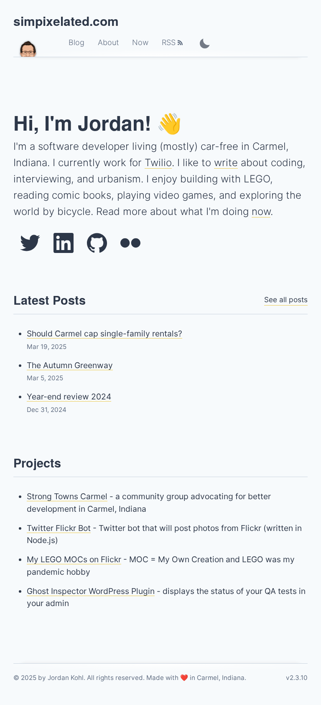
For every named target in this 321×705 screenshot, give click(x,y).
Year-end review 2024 (69, 397)
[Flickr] (130, 243)
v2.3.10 (297, 678)
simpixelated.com (66, 21)
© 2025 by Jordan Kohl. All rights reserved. (79, 678)
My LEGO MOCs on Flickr (74, 559)
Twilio (158, 163)
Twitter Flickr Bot (59, 528)
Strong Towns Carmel (67, 496)
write (226, 163)
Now (140, 42)
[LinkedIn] (64, 243)
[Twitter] (30, 243)
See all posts (286, 299)
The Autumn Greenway (70, 365)
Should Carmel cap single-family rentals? (104, 333)
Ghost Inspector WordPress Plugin (91, 591)
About (108, 42)
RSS (169, 42)
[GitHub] (97, 243)
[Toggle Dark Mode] (204, 43)
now (261, 211)
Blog (76, 42)
